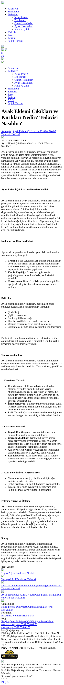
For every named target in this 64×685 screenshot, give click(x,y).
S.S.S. (11, 100)
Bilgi (3, 618)
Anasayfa (13, 8)
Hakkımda (13, 11)
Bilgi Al (5, 682)
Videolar (12, 32)
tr (2, 53)
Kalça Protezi (21, 17)
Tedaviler (13, 14)
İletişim (11, 38)
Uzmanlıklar (7, 603)
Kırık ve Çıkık (21, 29)
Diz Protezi (20, 20)
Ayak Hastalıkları (23, 26)
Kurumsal (6, 612)
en (2, 56)
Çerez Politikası (18, 621)
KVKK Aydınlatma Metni (39, 621)
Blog (10, 35)
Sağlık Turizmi (15, 41)
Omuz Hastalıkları (23, 23)
